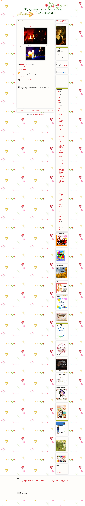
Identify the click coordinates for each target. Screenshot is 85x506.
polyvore (51, 482)
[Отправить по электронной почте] (28, 64)
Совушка (60, 167)
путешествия (19, 483)
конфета (18, 481)
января (60, 227)
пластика (25, 484)
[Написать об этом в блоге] (30, 64)
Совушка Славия (24, 72)
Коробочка (61, 150)
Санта (60, 141)
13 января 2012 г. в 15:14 (28, 79)
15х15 (22, 481)
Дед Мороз (61, 212)
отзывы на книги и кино (49, 483)
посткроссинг (66, 482)
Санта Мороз (61, 162)
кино (29, 483)
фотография (23, 66)
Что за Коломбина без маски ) (61, 138)
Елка (59, 211)
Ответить (22, 76)
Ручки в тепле (61, 191)
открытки (19, 480)
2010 (59, 229)
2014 (59, 105)
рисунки (47, 482)
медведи (35, 483)
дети (37, 480)
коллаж (35, 482)
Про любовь (61, 154)
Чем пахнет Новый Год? (61, 121)
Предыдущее (50, 110)
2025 (59, 91)
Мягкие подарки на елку (62, 179)
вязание (22, 484)
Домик (60, 149)
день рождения (62, 480)
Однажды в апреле (61, 153)
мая (59, 221)
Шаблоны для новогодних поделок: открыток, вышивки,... (61, 171)
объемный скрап (43, 482)
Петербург (28, 481)
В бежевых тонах (61, 200)
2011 (59, 110)
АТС (53, 481)
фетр (25, 482)
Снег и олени (61, 160)
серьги (55, 483)
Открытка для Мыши (61, 118)
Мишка (60, 131)
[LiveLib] (60, 434)
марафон (34, 481)
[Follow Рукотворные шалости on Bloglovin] (61, 72)
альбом (45, 480)
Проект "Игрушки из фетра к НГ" (61, 194)
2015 (59, 103)
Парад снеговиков (61, 136)
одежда (61, 482)
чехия (66, 481)
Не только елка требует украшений (61, 146)
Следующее (20, 110)
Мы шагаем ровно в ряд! (61, 123)
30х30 (25, 481)
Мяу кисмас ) (61, 125)
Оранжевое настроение (61, 158)
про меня (41, 481)
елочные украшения (58, 481)
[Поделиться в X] (31, 64)
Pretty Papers (58, 472)
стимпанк (21, 482)
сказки (58, 483)
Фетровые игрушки (60, 209)
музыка (38, 483)
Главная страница (35, 110)
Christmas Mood (62, 176)
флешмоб (18, 484)
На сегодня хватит (61, 127)
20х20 (67, 480)
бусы (32, 482)
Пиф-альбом (61, 214)
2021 (59, 94)
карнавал (47, 481)
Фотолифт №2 (61, 114)
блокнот (38, 482)
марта (60, 224)
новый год (31, 480)
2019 (59, 97)
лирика (31, 481)
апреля (60, 222)
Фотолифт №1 (61, 116)
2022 (59, 92)
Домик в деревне (61, 143)
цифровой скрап (62, 483)
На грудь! (60, 113)
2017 (59, 100)
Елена (22, 86)
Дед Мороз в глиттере (61, 207)
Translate (65, 65)
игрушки (66, 483)
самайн (29, 482)
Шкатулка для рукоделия (61, 204)
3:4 (57, 480)
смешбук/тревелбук (25, 483)
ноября (60, 216)
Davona (57, 468)
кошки (55, 480)
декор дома (55, 482)
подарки (32, 483)
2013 (59, 107)
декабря (60, 111)
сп (35, 480)
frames (59, 482)
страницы (25, 480)
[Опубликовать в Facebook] (32, 64)
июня (60, 219)
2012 (59, 108)
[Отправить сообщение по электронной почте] (27, 64)
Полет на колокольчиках (61, 181)
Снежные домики (60, 185)
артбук (44, 481)
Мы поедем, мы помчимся (62, 133)
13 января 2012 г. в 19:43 (27, 86)
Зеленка (60, 156)
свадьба (37, 481)
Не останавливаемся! (62, 187)
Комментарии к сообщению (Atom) (38, 114)
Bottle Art (60, 166)
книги (27, 482)
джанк (51, 481)
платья (28, 484)
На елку (60, 129)
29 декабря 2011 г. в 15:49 (31, 72)
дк (49, 481)
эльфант (52, 480)
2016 (59, 102)
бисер (41, 483)
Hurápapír (58, 470)
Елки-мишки (61, 174)
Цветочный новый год (61, 164)
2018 (59, 99)
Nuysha (22, 79)
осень (44, 483)
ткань (49, 480)
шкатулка (31, 484)
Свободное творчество (32, 26)
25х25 (63, 481)
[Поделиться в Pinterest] (33, 64)
